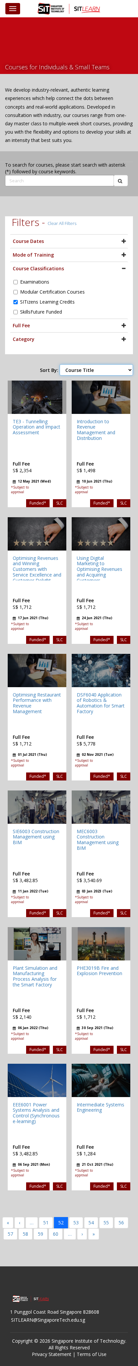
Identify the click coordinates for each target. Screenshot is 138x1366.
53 (76, 1222)
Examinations (34, 282)
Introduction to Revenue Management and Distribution (96, 429)
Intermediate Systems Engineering (100, 1107)
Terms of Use (92, 1354)
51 (46, 1222)
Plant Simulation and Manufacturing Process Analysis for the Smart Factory (35, 976)
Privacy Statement (51, 1354)
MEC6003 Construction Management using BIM (98, 839)
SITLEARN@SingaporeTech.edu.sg (48, 1320)
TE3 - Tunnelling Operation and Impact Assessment (36, 427)
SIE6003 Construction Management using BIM (36, 837)
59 (40, 1234)
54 (91, 1222)
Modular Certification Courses (52, 292)
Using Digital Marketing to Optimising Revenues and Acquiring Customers (99, 569)
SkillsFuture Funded (41, 312)
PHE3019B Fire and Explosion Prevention (99, 971)
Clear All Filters (62, 223)
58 (25, 1234)
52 (61, 1222)
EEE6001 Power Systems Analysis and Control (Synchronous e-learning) (36, 1112)
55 (106, 1222)
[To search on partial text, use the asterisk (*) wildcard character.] (121, 180)
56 (121, 1222)
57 (10, 1234)
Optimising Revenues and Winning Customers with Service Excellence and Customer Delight (37, 569)
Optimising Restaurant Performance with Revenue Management (37, 702)
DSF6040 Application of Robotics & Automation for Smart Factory (101, 702)
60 (55, 1234)
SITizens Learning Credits (47, 302)
